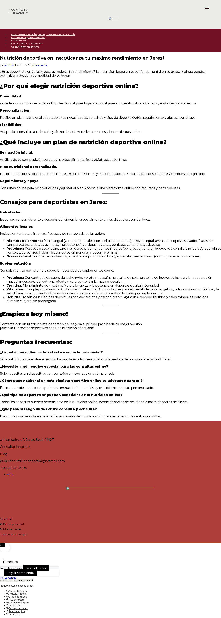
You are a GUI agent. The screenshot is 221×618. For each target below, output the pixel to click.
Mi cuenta (19, 12)
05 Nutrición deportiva (25, 46)
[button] (16, 580)
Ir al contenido (8, 577)
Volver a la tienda (36, 568)
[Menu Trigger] (207, 8)
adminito (9, 65)
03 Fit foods (18, 40)
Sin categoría (39, 65)
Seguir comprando (20, 573)
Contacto (19, 9)
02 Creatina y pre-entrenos (28, 37)
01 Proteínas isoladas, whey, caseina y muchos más (43, 34)
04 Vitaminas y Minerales (27, 43)
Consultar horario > (15, 447)
